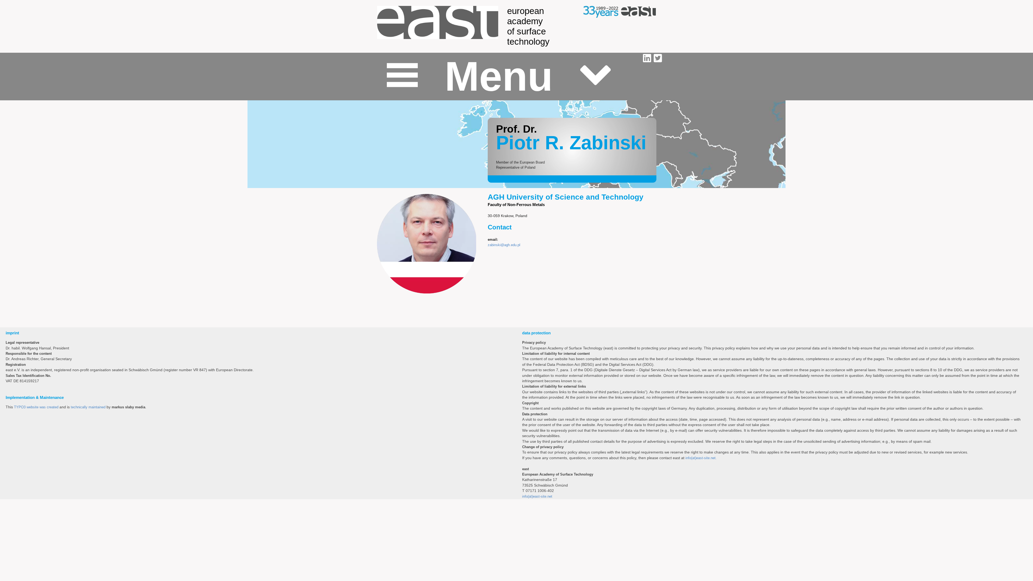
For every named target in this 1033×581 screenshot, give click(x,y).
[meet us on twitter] (658, 58)
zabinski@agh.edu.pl (504, 245)
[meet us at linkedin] (648, 58)
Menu (498, 76)
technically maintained (88, 407)
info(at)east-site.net (537, 496)
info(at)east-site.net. (701, 458)
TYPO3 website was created (36, 407)
